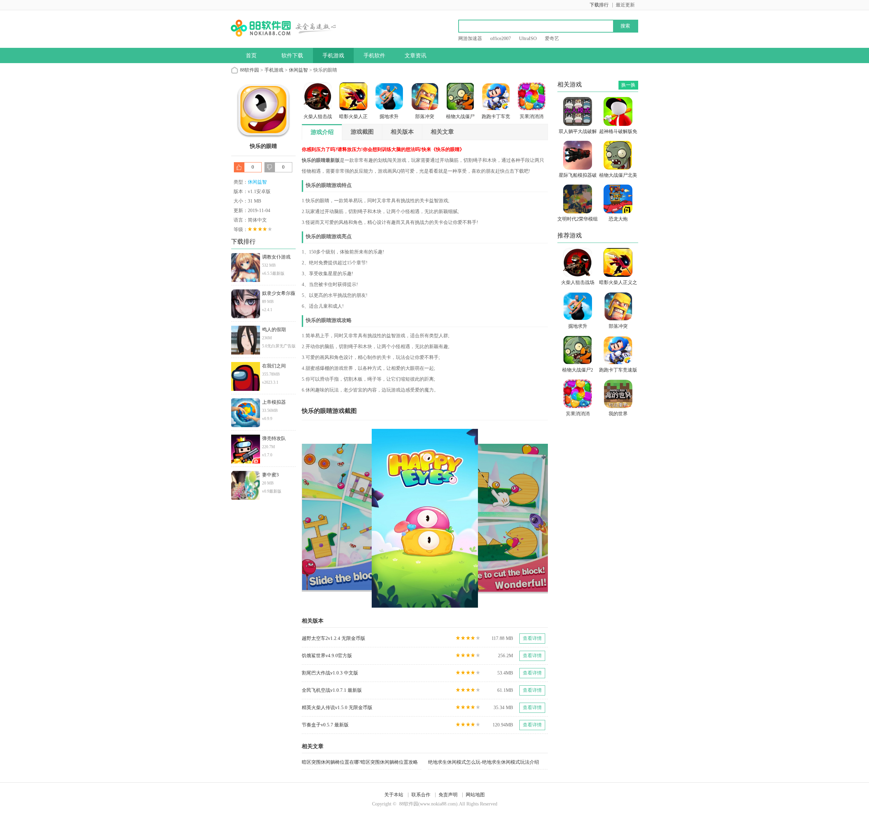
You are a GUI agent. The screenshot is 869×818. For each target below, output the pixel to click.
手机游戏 (333, 55)
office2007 (500, 38)
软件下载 (292, 55)
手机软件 (374, 55)
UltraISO (528, 38)
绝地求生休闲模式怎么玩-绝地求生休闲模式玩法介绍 (483, 762)
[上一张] (363, 518)
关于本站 (393, 794)
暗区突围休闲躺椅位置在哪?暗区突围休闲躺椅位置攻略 (360, 762)
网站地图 (475, 794)
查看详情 (532, 638)
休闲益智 (298, 70)
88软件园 (249, 70)
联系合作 (420, 794)
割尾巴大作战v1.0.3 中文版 (330, 673)
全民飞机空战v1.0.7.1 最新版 (332, 690)
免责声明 (448, 794)
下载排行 (599, 4)
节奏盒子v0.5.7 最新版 (325, 724)
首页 (251, 55)
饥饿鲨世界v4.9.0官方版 (327, 655)
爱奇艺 (552, 38)
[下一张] (486, 518)
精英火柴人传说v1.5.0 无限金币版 (337, 707)
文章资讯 (415, 55)
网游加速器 (470, 38)
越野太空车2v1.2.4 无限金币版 (333, 638)
